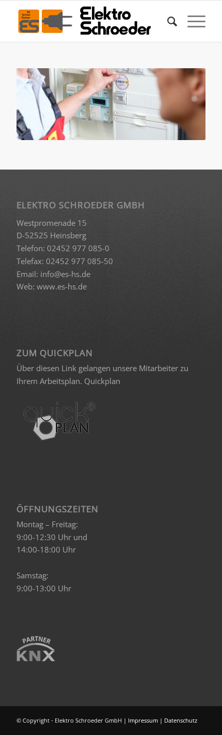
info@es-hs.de (65, 274)
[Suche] (167, 21)
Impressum (143, 720)
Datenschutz (180, 720)
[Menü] (191, 21)
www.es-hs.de (62, 286)
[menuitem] (167, 21)
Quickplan (102, 381)
